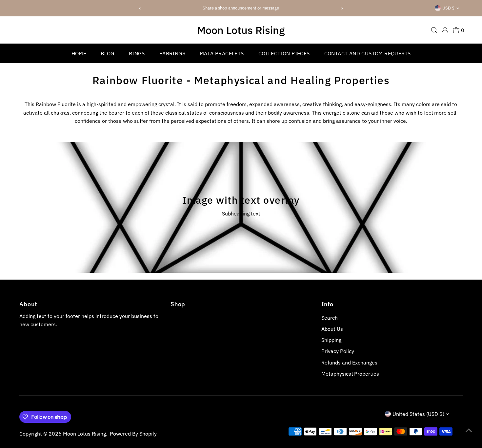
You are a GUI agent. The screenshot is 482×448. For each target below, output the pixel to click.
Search (329, 317)
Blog (107, 53)
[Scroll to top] (468, 430)
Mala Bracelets (222, 53)
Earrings (172, 53)
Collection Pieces (284, 53)
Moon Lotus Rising (241, 30)
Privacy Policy (337, 351)
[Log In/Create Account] (445, 30)
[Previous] (140, 8)
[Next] (341, 8)
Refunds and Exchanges (349, 362)
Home (79, 53)
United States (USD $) (418, 414)
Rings (137, 53)
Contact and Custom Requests (367, 53)
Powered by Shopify (133, 433)
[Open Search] (434, 30)
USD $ (448, 8)
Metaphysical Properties (350, 373)
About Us (332, 329)
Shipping (331, 340)
